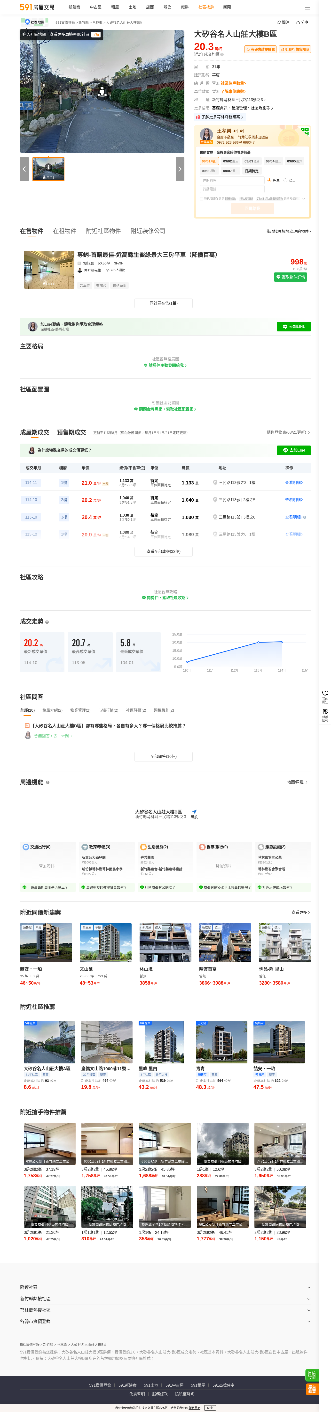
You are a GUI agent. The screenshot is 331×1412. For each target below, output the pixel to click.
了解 (96, 35)
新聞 (227, 7)
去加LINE (297, 326)
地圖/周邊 (296, 782)
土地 (132, 7)
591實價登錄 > (66, 22)
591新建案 (127, 1385)
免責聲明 (137, 1394)
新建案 (74, 7)
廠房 (185, 7)
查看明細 (293, 483)
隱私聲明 (194, 1408)
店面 (150, 7)
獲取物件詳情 (293, 277)
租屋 (115, 7)
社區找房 (206, 7)
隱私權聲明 (246, 199)
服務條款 (230, 199)
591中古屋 (175, 1385)
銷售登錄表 (286, 432)
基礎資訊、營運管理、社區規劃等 (241, 108)
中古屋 (96, 7)
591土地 (151, 1385)
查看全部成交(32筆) (164, 551)
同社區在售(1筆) (164, 303)
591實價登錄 (100, 1385)
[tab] (34, 432)
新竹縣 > (85, 22)
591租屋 (198, 1385)
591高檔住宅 (224, 1385)
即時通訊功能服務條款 (270, 199)
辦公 (167, 7)
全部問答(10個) (163, 756)
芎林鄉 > (98, 22)
